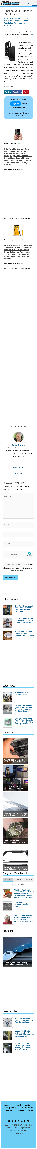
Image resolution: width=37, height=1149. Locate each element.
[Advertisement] (18, 194)
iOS (11, 21)
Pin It (25, 92)
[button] (29, 3)
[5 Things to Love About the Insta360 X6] (8, 697)
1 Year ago (8, 879)
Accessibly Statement (24, 1110)
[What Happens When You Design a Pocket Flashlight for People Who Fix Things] (8, 1048)
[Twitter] (12, 1121)
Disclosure (8, 1110)
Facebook (17, 92)
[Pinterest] (18, 1121)
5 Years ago (18, 879)
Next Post (18, 473)
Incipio (20, 51)
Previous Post (18, 467)
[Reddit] (28, 1121)
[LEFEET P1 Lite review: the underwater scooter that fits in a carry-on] (8, 623)
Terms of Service (26, 1108)
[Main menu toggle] (34, 3)
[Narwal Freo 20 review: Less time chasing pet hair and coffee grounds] (8, 636)
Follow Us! (17, 1105)
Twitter (8, 92)
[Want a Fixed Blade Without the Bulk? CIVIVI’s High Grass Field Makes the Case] (8, 1035)
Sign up (16, 104)
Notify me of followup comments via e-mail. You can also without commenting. (18, 567)
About (6, 1105)
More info (27, 218)
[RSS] (25, 1121)
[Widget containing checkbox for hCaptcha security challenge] (18, 554)
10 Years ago (29, 879)
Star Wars (14, 23)
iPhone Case (18, 21)
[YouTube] (22, 1121)
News (6, 21)
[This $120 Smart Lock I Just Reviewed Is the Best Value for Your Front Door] (8, 610)
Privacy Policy (10, 1108)
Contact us (29, 1105)
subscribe (6, 571)
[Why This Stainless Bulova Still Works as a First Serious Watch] (8, 1022)
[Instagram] (15, 1121)
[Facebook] (9, 1121)
